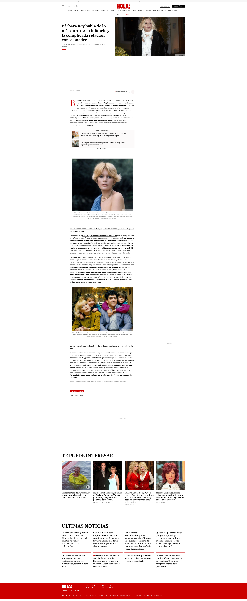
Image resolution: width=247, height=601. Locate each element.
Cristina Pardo (102, 1)
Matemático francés (120, 1)
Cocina (112, 10)
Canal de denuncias (154, 595)
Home (118, 14)
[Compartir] (133, 92)
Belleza (103, 10)
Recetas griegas (169, 1)
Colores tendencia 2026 (158, 1)
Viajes (148, 10)
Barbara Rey (77, 395)
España (164, 6)
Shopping (131, 10)
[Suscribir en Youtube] (77, 595)
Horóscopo (172, 10)
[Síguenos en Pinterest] (80, 595)
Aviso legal (91, 595)
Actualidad (72, 10)
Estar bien (121, 10)
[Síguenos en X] (70, 595)
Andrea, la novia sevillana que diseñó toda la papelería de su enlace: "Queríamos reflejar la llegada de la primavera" (169, 561)
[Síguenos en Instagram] (63, 595)
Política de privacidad (131, 595)
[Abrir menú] (63, 6)
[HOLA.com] (123, 6)
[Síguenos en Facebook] (67, 595)
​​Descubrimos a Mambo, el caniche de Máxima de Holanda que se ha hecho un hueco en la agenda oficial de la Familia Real (106, 561)
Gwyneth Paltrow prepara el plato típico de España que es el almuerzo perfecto (137, 558)
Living (140, 10)
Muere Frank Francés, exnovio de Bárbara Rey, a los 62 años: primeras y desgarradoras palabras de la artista (107, 496)
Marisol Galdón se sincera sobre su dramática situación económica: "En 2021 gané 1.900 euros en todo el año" (170, 496)
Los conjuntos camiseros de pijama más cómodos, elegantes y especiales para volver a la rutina (103, 143)
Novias (155, 10)
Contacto (106, 585)
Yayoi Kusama (94, 1)
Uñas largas (138, 1)
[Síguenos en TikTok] (73, 595)
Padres (163, 10)
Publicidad (91, 588)
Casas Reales (84, 10)
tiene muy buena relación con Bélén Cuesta (99, 236)
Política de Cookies (108, 595)
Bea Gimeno (110, 1)
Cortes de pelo (130, 1)
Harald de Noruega (75, 1)
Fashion (95, 10)
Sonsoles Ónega (85, 1)
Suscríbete (179, 6)
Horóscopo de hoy (179, 1)
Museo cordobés (147, 1)
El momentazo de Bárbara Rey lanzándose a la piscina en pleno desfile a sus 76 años (76, 495)
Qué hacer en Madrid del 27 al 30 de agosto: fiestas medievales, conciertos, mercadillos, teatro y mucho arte (75, 561)
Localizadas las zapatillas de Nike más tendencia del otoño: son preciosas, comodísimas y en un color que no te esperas (103, 134)
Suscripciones (92, 585)
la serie (99, 103)
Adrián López (75, 90)
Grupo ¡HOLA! (107, 588)
